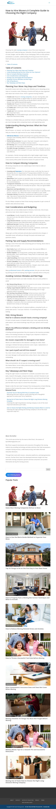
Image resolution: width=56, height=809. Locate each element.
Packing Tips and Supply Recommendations (20, 77)
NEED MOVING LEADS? (27, 802)
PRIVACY (37, 800)
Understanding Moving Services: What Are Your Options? (23, 72)
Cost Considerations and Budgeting (17, 76)
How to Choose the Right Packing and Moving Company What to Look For (28, 408)
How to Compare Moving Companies (17, 74)
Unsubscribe (46, 806)
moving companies (26, 97)
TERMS (42, 800)
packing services (29, 270)
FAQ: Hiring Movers (12, 81)
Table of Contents (12, 64)
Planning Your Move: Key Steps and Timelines (20, 70)
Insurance (18, 171)
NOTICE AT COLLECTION (27, 800)
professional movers (15, 270)
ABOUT (12, 800)
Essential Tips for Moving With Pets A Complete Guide (23, 392)
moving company (22, 50)
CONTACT (18, 800)
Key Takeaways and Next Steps (16, 83)
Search (48, 469)
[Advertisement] (28, 424)
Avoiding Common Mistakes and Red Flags (19, 79)
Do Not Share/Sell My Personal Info (33, 806)
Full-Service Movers (13, 136)
